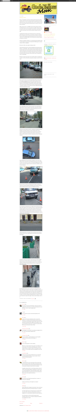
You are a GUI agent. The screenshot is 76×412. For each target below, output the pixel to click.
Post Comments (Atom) (27, 405)
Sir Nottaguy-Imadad (25, 328)
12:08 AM (24, 326)
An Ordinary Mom (25, 335)
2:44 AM (23, 374)
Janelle (23, 376)
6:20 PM (23, 383)
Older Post (40, 403)
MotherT (23, 341)
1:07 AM (23, 358)
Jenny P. (23, 304)
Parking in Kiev (23, 17)
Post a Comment (22, 401)
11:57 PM (24, 399)
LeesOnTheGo (24, 353)
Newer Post (21, 403)
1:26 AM (23, 332)
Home (31, 403)
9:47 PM (23, 314)
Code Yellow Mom (48, 32)
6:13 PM (23, 309)
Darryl (23, 317)
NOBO (23, 385)
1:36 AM (23, 339)
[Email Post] (35, 298)
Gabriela (23, 360)
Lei (22, 311)
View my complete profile (49, 37)
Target (51, 33)
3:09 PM (23, 350)
